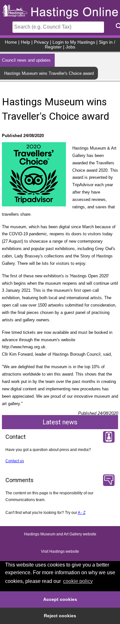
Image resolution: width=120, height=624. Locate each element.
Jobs (70, 47)
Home (11, 42)
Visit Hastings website (60, 551)
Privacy (41, 42)
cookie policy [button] (78, 581)
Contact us (14, 461)
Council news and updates (26, 60)
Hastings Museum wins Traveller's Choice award (49, 73)
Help (25, 42)
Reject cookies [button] (60, 615)
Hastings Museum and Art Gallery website (60, 534)
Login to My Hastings (73, 42)
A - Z (81, 512)
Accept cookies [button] (60, 599)
